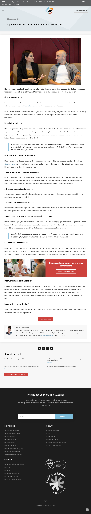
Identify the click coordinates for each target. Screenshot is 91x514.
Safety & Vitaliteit (43, 1)
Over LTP (49, 426)
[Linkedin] (45, 500)
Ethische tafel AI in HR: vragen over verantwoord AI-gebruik (22, 366)
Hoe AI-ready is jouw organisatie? (14, 359)
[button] (39, 348)
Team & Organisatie (32, 1)
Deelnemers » (71, 1)
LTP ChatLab (16, 4)
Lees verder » (7, 361)
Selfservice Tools (21, 1)
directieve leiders (10, 164)
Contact (8, 459)
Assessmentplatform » (82, 1)
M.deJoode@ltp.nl (46, 335)
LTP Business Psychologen (8, 1)
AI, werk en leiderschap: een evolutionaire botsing (61, 366)
